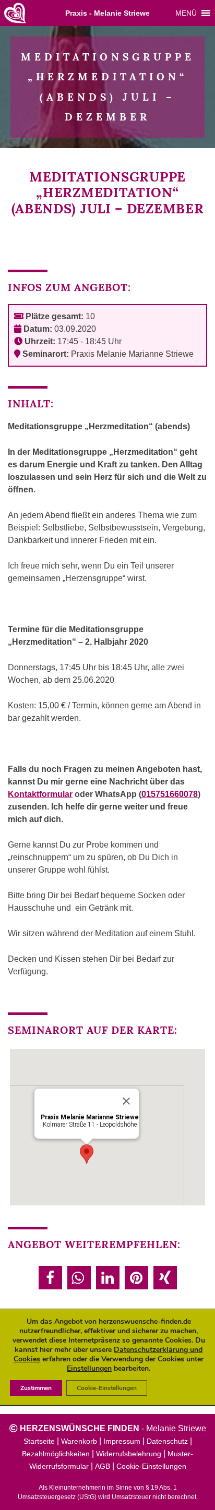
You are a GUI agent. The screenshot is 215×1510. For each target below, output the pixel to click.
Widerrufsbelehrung (128, 1453)
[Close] (126, 1101)
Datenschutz (167, 1441)
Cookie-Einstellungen (151, 1466)
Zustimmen (36, 1388)
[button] (186, 13)
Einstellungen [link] (89, 1368)
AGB (102, 1466)
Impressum (121, 1441)
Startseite (39, 1441)
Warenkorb (79, 1441)
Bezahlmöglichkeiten (56, 1453)
